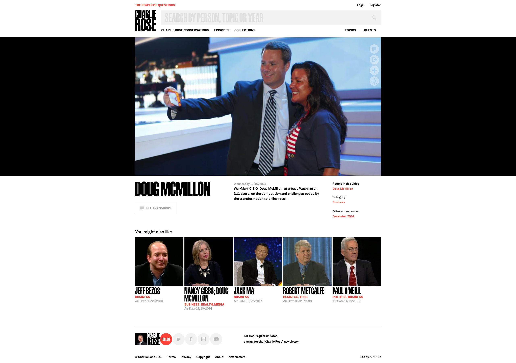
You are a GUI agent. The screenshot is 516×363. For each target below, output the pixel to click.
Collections (244, 30)
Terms (171, 357)
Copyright (203, 357)
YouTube (216, 339)
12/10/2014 (206, 298)
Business (339, 202)
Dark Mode (374, 81)
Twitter (179, 339)
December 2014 (343, 216)
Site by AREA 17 (370, 357)
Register (375, 5)
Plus (374, 70)
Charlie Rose (145, 21)
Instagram (204, 339)
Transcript (374, 49)
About (219, 357)
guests (370, 30)
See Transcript (159, 208)
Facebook (191, 339)
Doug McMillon (343, 189)
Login (360, 5)
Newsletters (237, 357)
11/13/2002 (348, 294)
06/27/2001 (149, 294)
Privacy (186, 357)
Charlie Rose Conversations (185, 30)
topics (350, 30)
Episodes (221, 30)
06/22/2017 (248, 294)
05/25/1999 (304, 294)
